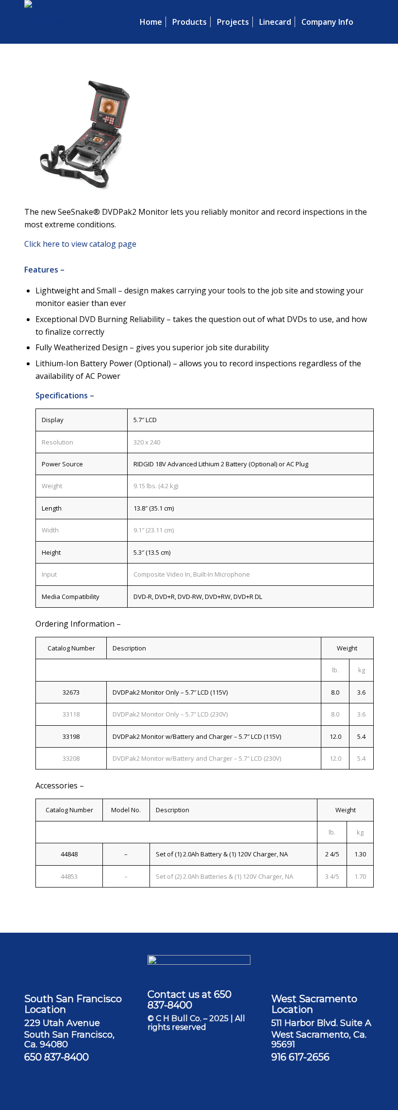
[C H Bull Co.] (49, 22)
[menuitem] (151, 22)
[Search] (366, 22)
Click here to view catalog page (80, 244)
